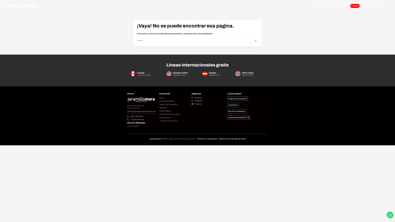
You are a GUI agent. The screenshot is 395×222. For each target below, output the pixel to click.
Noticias (162, 108)
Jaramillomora (155, 139)
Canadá (140, 73)
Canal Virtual (164, 118)
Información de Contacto (169, 114)
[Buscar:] (197, 41)
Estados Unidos (180, 73)
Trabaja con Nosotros (168, 121)
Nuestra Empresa (166, 101)
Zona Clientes (165, 111)
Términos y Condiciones (207, 139)
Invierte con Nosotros (168, 104)
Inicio (161, 98)
